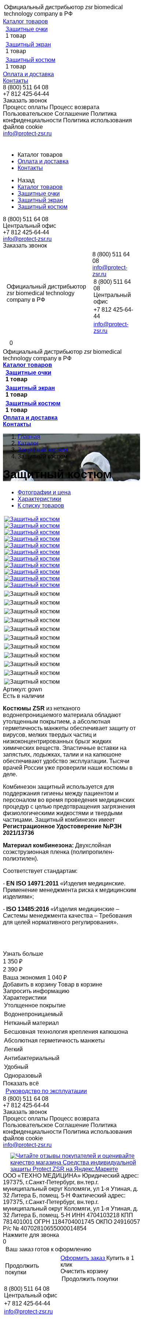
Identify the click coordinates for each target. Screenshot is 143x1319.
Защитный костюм (30, 60)
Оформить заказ (83, 1258)
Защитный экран (28, 44)
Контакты (15, 81)
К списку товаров (41, 505)
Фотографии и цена (44, 492)
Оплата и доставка (28, 74)
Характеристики (39, 499)
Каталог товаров (25, 21)
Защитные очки (27, 29)
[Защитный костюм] (32, 519)
